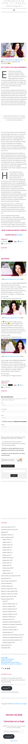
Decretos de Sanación (6, 583)
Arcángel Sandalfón (7, 568)
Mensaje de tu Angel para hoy (14, 60)
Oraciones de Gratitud (7, 619)
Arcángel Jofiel (6, 555)
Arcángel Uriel (6, 570)
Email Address (4, 409)
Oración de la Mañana (7, 606)
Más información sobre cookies (10, 662)
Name (2, 403)
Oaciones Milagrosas (5, 599)
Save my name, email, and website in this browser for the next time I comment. (13, 437)
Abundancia (3, 532)
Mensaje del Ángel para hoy (7, 596)
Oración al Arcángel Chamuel (9, 603)
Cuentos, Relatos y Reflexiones (8, 581)
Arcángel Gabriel (6, 547)
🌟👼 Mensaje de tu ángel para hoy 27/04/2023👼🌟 (12, 356)
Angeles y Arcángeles (6, 537)
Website (2, 415)
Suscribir (6, 688)
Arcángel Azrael (6, 539)
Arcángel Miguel (6, 560)
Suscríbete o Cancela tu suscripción (11, 664)
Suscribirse (8, 736)
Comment (3, 424)
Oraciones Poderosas (7, 642)
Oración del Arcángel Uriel (8, 611)
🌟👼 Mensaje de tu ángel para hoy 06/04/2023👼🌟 (12, 279)
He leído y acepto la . (14, 421)
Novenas (4, 601)
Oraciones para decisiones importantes (11, 637)
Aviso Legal (4, 657)
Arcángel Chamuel (7, 544)
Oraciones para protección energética (11, 640)
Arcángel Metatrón (7, 557)
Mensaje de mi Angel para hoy (7, 588)
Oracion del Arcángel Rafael (9, 609)
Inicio (2, 60)
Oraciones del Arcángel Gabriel (9, 629)
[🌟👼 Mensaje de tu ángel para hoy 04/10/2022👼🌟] (13, 307)
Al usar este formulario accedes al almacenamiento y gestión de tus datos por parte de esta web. (13, 443)
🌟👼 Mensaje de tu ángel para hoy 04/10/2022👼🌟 (12, 317)
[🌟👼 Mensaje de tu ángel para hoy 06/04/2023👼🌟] (13, 269)
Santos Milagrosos (5, 645)
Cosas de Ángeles (5, 578)
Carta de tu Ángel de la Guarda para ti (9, 575)
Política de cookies (6, 660)
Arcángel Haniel (6, 549)
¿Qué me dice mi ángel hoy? (7, 527)
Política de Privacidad (20, 421)
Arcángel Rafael (6, 562)
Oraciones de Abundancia (8, 616)
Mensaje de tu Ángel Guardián (7, 591)
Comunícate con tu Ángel (19, 703)
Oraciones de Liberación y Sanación (10, 621)
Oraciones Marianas (7, 632)
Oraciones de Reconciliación (9, 627)
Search (14, 475)
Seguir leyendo (14, 740)
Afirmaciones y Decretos (6, 534)
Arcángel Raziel (6, 565)
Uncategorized (4, 647)
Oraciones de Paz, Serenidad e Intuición (11, 624)
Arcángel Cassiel (6, 542)
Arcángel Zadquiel (7, 573)
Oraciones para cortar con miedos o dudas (12, 634)
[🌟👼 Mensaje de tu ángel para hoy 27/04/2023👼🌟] (13, 346)
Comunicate (6, 381)
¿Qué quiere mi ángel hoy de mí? (8, 529)
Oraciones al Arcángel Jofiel (9, 614)
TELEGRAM (20, 235)
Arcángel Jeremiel (7, 552)
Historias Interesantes (6, 586)
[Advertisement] (14, 27)
